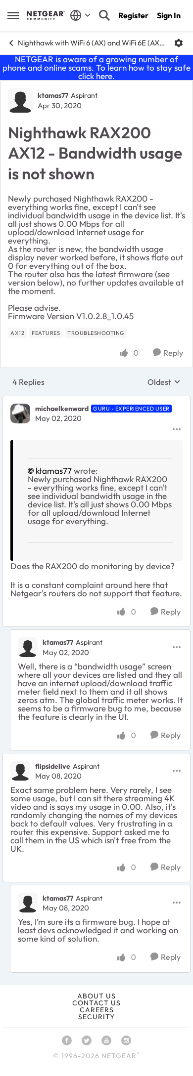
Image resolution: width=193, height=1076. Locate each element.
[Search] (104, 15)
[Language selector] (80, 15)
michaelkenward (62, 408)
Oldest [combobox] (164, 382)
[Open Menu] (179, 43)
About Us (96, 996)
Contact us (96, 1002)
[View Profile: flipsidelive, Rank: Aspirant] (20, 771)
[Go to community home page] (46, 15)
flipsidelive (52, 766)
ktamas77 (53, 95)
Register (133, 15)
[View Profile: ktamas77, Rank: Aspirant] (20, 100)
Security (96, 1016)
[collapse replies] (96, 401)
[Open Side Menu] (13, 15)
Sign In (169, 15)
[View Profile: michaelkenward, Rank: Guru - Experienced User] (20, 413)
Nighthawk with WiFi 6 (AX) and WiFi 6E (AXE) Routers (92, 42)
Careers (97, 1009)
